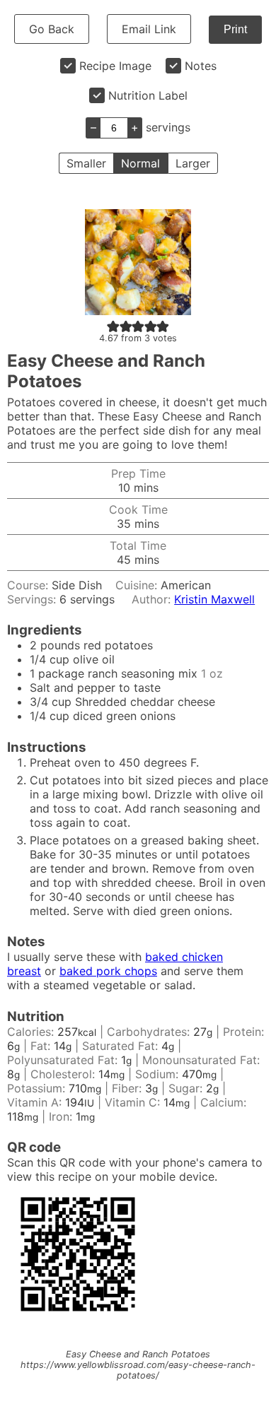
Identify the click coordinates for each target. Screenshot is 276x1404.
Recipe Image (115, 66)
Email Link (149, 29)
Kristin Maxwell (214, 599)
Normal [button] (140, 163)
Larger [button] (193, 163)
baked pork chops (108, 971)
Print (235, 29)
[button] (113, 326)
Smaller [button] (86, 163)
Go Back (51, 29)
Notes (201, 66)
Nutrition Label (148, 95)
